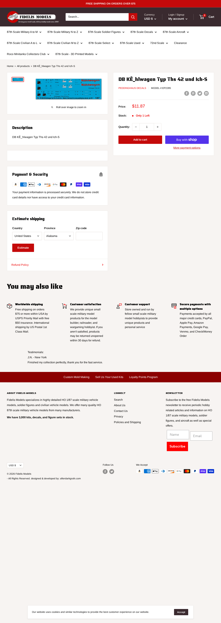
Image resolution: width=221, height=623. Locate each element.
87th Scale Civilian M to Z (63, 42)
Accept (181, 612)
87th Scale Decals (142, 31)
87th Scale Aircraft (174, 31)
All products (23, 66)
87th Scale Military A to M (22, 31)
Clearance (180, 42)
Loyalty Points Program (143, 377)
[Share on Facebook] (186, 93)
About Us (119, 405)
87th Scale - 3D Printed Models (74, 54)
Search (118, 399)
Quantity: (124, 126)
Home (10, 66)
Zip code (81, 228)
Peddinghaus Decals (132, 88)
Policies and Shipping (127, 422)
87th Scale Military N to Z (62, 31)
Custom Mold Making (76, 377)
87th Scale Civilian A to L (22, 42)
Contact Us (121, 410)
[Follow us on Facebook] (105, 471)
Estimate (23, 247)
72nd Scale (157, 42)
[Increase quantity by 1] (157, 127)
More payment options (186, 147)
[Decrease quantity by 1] (136, 127)
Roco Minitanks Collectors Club (26, 54)
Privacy (118, 416)
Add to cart (140, 139)
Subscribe (177, 446)
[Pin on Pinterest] (193, 93)
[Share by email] (206, 93)
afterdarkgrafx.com (70, 478)
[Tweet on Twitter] (199, 93)
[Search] (133, 17)
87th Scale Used (130, 42)
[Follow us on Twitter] (111, 471)
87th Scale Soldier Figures (104, 31)
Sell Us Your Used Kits (109, 377)
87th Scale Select (99, 42)
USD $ (12, 465)
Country (17, 228)
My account (176, 18)
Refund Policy (20, 264)
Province (49, 228)
